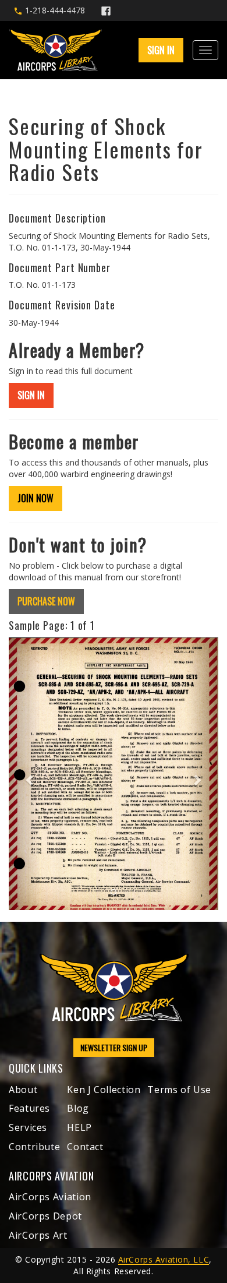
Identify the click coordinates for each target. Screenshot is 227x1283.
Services (28, 1127)
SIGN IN (31, 395)
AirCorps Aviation (50, 1196)
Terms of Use (179, 1089)
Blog (78, 1108)
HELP (79, 1127)
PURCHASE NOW (46, 601)
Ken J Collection (103, 1089)
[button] (24, 773)
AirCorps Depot (45, 1216)
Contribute (34, 1146)
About (23, 1089)
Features (29, 1108)
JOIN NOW (35, 498)
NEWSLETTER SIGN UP (113, 1047)
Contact (85, 1146)
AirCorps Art (38, 1235)
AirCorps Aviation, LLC (163, 1259)
